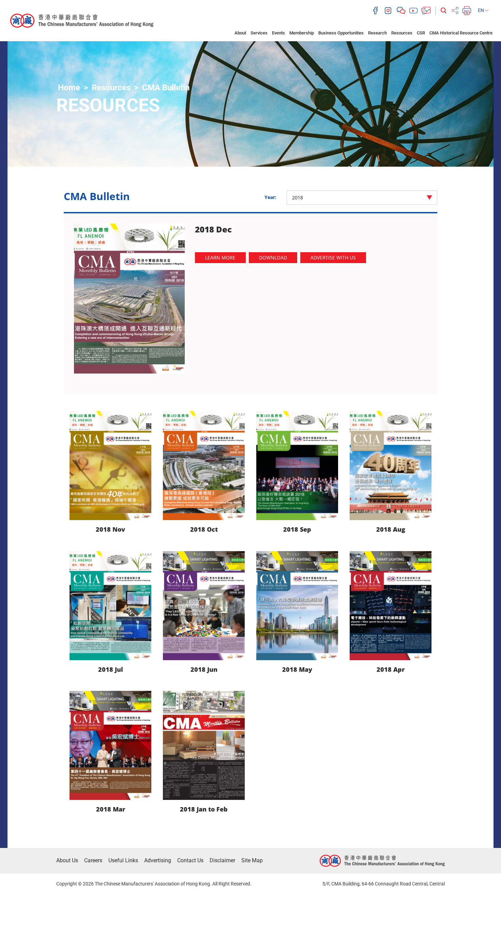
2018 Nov (110, 529)
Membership (301, 32)
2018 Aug (390, 529)
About (240, 32)
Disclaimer (222, 860)
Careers (93, 860)
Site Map (252, 860)
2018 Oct (204, 529)
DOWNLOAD (273, 257)
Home (69, 87)
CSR (421, 32)
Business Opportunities (341, 32)
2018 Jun (204, 669)
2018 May (297, 669)
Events (278, 32)
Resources (401, 32)
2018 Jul (110, 669)
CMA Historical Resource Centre (460, 32)
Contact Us (190, 860)
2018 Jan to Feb (204, 809)
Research (377, 32)
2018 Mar (110, 809)
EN (481, 10)
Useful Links (123, 860)
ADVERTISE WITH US (333, 257)
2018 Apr (391, 669)
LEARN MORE (220, 257)
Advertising (157, 860)
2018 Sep (297, 529)
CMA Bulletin (165, 87)
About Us (67, 860)
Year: (270, 197)
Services (259, 32)
